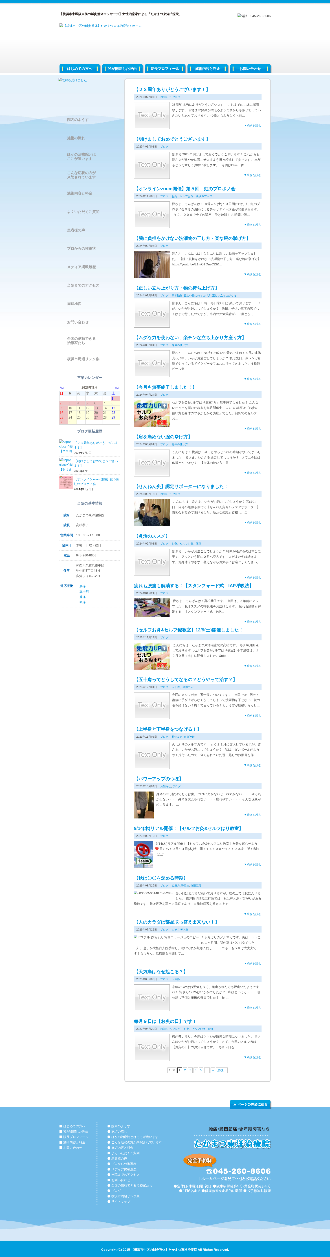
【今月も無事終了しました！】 (165, 387)
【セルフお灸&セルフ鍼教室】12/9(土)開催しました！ (188, 629)
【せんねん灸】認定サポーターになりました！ (181, 486)
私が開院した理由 (122, 69)
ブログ (176, 97)
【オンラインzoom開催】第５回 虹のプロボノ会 (184, 188)
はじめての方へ (79, 69)
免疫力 (176, 885)
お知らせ (165, 97)
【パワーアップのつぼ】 (158, 778)
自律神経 (189, 736)
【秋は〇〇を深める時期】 (161, 877)
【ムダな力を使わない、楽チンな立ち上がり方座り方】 (190, 337)
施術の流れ (76, 138)
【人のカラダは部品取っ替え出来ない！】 (176, 922)
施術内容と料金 (207, 69)
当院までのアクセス (83, 285)
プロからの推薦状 (81, 248)
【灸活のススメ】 (152, 536)
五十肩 (84, 591)
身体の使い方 (180, 345)
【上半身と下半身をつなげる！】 (167, 729)
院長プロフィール (165, 69)
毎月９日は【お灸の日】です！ (165, 1021)
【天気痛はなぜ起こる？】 (161, 971)
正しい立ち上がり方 (224, 295)
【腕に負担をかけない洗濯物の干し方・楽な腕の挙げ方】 (192, 238)
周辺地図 (74, 304)
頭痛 (82, 602)
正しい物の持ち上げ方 (197, 295)
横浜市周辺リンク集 (83, 359)
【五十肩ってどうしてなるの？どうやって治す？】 (185, 679)
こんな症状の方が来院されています (81, 175)
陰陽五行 (196, 885)
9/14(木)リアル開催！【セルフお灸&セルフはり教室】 (188, 828)
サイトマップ (120, 1201)
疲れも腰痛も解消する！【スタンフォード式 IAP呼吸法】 (194, 585)
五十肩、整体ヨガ (182, 687)
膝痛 (82, 597)
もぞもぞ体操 (180, 929)
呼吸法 (185, 885)
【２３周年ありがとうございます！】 (172, 89)
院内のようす (78, 119)
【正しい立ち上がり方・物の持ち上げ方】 (176, 287)
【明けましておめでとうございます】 (172, 139)
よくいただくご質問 (83, 212)
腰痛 (82, 586)
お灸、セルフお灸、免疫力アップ (192, 196)
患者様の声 (76, 230)
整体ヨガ (177, 736)
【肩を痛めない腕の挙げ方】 (163, 436)
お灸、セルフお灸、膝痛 (186, 543)
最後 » (221, 1070)
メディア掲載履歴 (81, 267)
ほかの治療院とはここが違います (81, 156)
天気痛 (176, 979)
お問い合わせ (250, 69)
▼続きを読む (252, 125)
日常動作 (177, 295)
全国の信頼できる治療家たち (81, 341)
